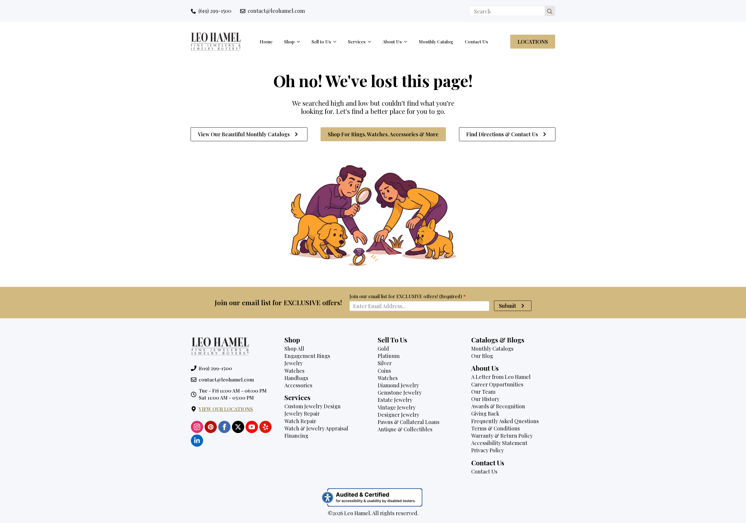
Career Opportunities (497, 384)
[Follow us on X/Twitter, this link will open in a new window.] (238, 427)
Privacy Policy (487, 450)
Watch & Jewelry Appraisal (316, 428)
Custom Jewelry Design (312, 406)
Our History (485, 398)
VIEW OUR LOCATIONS (226, 409)
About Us (392, 41)
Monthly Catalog (436, 41)
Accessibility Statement (499, 442)
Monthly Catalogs (492, 348)
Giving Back (485, 413)
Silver (385, 363)
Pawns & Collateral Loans (408, 421)
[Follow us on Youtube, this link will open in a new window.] (252, 427)
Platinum (389, 355)
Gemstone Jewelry (400, 392)
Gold (383, 348)
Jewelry (293, 363)
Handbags (296, 377)
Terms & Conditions (495, 428)
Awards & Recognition (498, 406)
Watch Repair (300, 421)
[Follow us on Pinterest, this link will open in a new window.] (211, 427)
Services (357, 41)
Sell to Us (321, 41)
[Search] (550, 11)
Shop (289, 41)
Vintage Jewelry (397, 407)
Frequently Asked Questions (505, 421)
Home (266, 41)
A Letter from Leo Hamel (501, 376)
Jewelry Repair (302, 413)
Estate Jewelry (395, 399)
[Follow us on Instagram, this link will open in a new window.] (197, 427)
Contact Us (476, 41)
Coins (384, 370)
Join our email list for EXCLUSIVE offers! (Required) (407, 296)
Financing (296, 435)
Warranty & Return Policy (502, 435)
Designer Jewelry (398, 414)
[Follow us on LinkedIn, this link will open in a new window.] (197, 440)
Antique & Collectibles (405, 429)
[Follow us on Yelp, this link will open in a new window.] (265, 427)
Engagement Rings (307, 355)
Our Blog (482, 355)
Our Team (483, 391)
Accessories (298, 385)
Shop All (294, 348)
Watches (294, 370)
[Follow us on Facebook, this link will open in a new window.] (224, 427)
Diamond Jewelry (398, 385)
